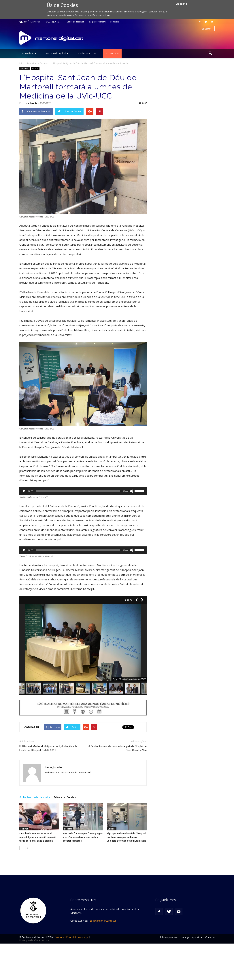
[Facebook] (200, 21)
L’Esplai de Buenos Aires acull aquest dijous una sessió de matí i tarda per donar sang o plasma (37, 837)
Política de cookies (100, 15)
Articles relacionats (34, 797)
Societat (35, 68)
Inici (21, 63)
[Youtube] (212, 21)
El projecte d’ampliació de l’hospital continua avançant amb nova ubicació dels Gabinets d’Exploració (126, 837)
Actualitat (28, 53)
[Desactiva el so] (131, 491)
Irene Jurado (30, 103)
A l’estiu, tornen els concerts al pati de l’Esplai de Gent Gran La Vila (117, 748)
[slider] (140, 490)
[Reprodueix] (24, 491)
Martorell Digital (56, 53)
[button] (210, 53)
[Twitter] (206, 21)
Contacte (114, 21)
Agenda (111, 53)
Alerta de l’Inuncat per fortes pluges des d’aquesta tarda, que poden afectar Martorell (83, 837)
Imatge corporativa (97, 21)
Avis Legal (83, 937)
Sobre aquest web (75, 21)
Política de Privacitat (65, 937)
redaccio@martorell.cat (102, 920)
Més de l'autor (65, 797)
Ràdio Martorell (87, 53)
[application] (83, 491)
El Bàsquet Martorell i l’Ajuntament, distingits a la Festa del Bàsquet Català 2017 (48, 748)
